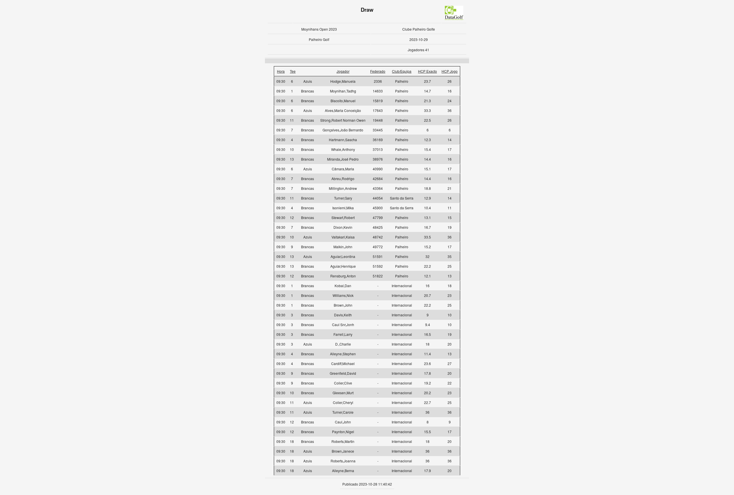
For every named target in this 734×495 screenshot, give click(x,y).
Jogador (343, 71)
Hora (281, 71)
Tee (293, 71)
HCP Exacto (427, 71)
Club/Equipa (401, 71)
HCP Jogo (450, 71)
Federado (377, 71)
